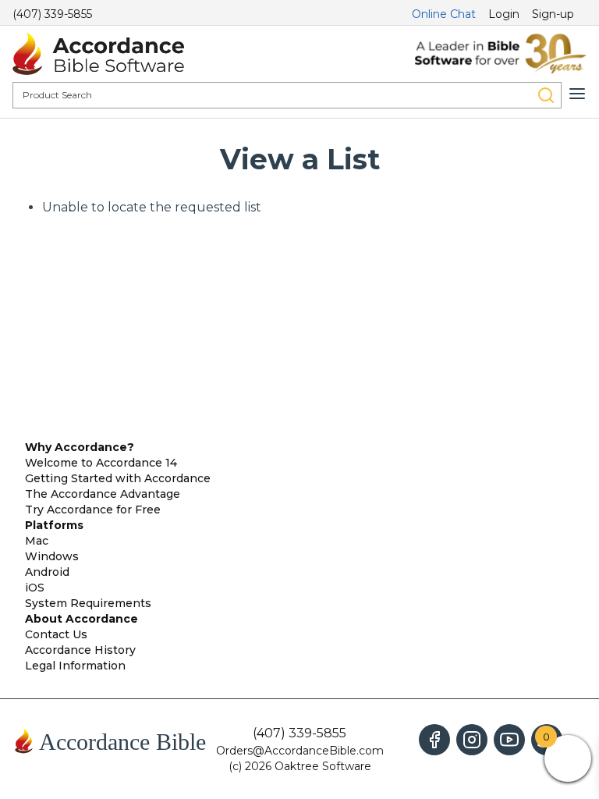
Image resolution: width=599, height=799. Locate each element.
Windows (52, 556)
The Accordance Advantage (102, 494)
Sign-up (553, 14)
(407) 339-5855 (52, 14)
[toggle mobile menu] (577, 93)
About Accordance (81, 619)
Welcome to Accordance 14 (101, 463)
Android (47, 572)
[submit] (546, 95)
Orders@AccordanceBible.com (300, 751)
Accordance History (80, 650)
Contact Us (56, 634)
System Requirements (88, 603)
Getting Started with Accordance (118, 478)
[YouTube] (509, 739)
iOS (34, 588)
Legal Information (75, 666)
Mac (36, 541)
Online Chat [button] (444, 14)
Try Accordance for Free (93, 509)
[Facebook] (434, 739)
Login (503, 14)
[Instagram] (471, 739)
